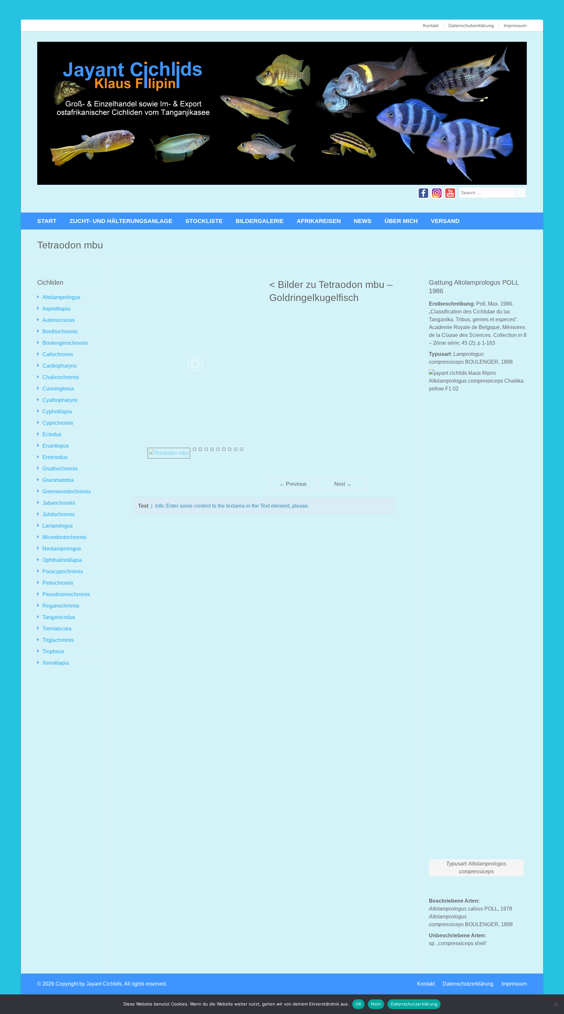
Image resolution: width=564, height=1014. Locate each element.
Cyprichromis (57, 423)
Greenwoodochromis (66, 491)
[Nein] (556, 1004)
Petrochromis (57, 583)
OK (358, 1003)
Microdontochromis (64, 537)
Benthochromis (59, 331)
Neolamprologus (61, 548)
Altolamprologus (61, 297)
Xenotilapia (55, 663)
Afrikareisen (319, 221)
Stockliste (204, 221)
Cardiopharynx (59, 366)
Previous (292, 484)
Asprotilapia (56, 308)
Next (343, 484)
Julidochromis (58, 514)
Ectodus (51, 434)
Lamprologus (57, 526)
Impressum (515, 25)
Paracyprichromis (62, 571)
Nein (376, 1003)
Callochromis (57, 354)
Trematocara (56, 628)
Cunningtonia (58, 388)
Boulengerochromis (65, 343)
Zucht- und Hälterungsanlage (121, 221)
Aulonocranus (58, 320)
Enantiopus (55, 446)
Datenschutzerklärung (471, 25)
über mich (401, 221)
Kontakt (431, 25)
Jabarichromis (58, 503)
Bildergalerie (260, 221)
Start (46, 221)
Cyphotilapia (57, 411)
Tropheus (53, 651)
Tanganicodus (58, 617)
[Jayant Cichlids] (282, 113)
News (362, 221)
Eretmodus (55, 457)
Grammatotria (58, 480)
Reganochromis (60, 606)
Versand (445, 221)
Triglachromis (58, 640)
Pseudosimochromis (66, 594)
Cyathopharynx (60, 400)
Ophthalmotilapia (62, 560)
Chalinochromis (60, 377)
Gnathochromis (60, 468)
